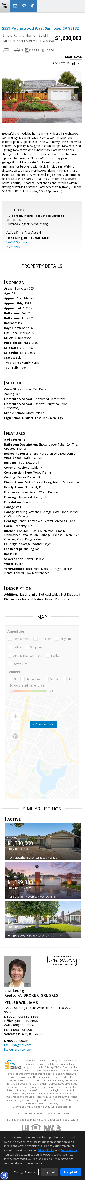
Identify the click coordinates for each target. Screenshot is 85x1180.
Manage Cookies (24, 1172)
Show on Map (44, 724)
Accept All (71, 1172)
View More (13, 246)
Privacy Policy (46, 1150)
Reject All (49, 1172)
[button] (4, 1175)
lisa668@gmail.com (19, 242)
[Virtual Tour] (33, 6)
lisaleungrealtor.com (18, 1049)
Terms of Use (69, 1150)
